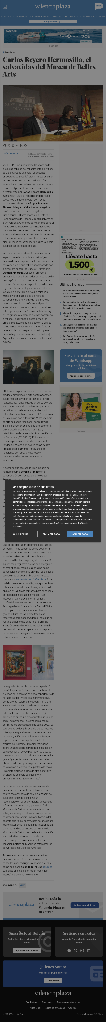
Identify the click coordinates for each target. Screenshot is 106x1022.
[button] (20, 534)
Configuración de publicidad (67, 519)
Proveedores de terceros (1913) (57, 505)
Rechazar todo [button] (51, 534)
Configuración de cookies (65, 523)
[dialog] (53, 511)
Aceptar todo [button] (80, 534)
